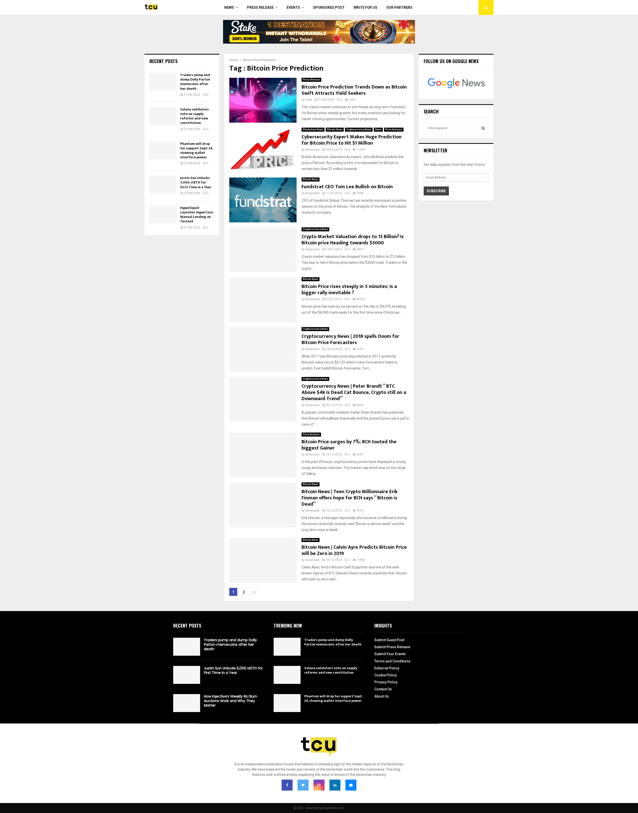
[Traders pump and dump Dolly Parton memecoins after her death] (163, 82)
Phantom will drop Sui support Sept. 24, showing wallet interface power (196, 150)
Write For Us (365, 7)
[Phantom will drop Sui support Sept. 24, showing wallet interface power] (163, 151)
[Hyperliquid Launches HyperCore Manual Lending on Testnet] (163, 215)
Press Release (260, 7)
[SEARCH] (483, 128)
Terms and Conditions (392, 661)
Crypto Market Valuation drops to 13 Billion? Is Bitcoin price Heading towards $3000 (353, 239)
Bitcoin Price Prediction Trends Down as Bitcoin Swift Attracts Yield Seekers (354, 90)
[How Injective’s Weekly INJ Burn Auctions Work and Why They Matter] (186, 703)
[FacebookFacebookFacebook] (287, 785)
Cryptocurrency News (358, 129)
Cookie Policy (385, 675)
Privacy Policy (386, 682)
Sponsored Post (329, 7)
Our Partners (399, 7)
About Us (381, 696)
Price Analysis (393, 129)
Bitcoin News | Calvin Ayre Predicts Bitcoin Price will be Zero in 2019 (354, 550)
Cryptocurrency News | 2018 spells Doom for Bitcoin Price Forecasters (350, 339)
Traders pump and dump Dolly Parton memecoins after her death (195, 81)
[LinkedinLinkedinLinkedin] (334, 785)
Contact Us (383, 689)
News (229, 7)
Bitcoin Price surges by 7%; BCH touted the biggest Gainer (349, 445)
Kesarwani (312, 149)
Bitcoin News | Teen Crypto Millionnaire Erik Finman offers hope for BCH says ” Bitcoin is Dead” (350, 497)
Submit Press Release (392, 647)
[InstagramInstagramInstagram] (319, 785)
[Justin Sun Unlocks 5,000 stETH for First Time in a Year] (163, 185)
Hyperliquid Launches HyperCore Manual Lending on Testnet (196, 214)
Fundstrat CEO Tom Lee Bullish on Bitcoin (347, 186)
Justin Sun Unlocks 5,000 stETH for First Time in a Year (195, 182)
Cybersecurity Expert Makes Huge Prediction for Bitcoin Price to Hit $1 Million (351, 140)
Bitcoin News (334, 129)
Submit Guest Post (389, 640)
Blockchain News (313, 129)
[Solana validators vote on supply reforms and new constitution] (163, 116)
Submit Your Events (390, 654)
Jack (308, 99)
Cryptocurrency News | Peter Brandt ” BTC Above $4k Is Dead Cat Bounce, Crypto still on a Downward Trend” (354, 392)
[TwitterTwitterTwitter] (303, 785)
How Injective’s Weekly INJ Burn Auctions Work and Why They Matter (230, 701)
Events (293, 7)
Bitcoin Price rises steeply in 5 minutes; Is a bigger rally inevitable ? (349, 289)
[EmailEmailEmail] (350, 785)
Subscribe (436, 191)
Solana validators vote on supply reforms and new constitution (194, 116)
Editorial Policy (386, 668)
